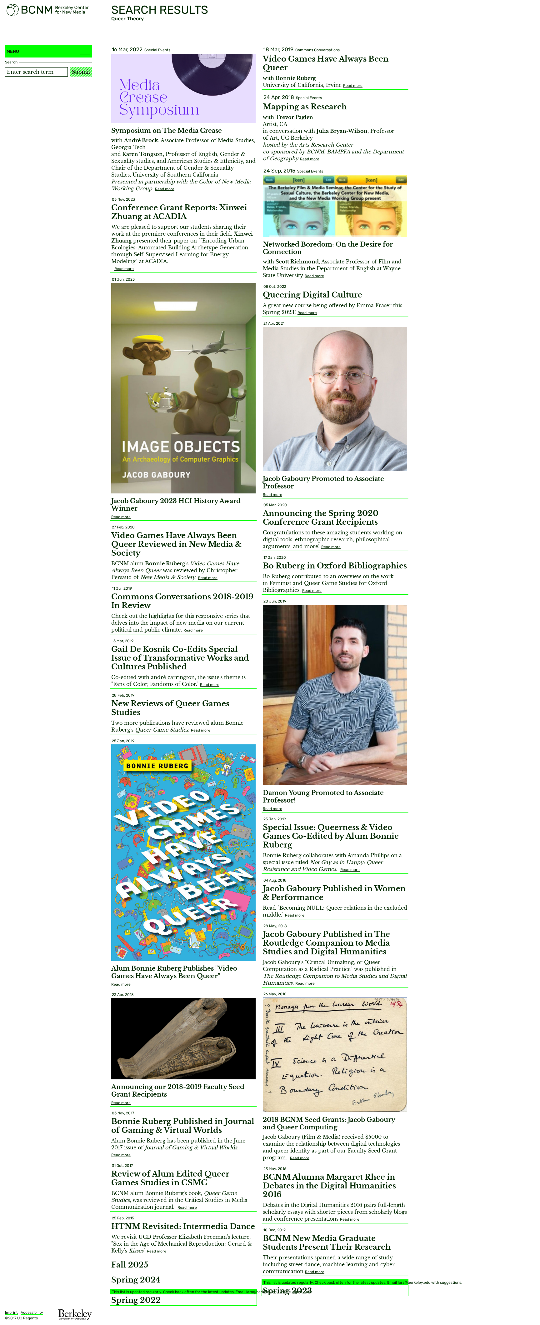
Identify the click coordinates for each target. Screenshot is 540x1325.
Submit (81, 72)
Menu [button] (13, 51)
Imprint (11, 1312)
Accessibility (32, 1312)
